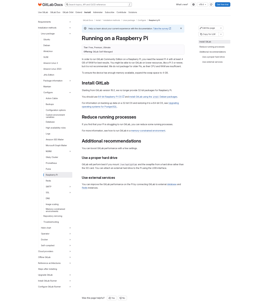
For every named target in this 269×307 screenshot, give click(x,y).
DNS (48, 198)
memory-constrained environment (148, 130)
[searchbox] (98, 4)
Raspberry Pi (52, 175)
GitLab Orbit (68, 12)
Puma (48, 169)
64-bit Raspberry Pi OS (110, 96)
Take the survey (160, 28)
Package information (52, 80)
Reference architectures (49, 263)
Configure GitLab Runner (49, 286)
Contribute (121, 12)
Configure (48, 92)
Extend (79, 12)
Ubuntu (46, 39)
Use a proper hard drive (213, 57)
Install (87, 12)
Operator (45, 233)
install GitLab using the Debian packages (153, 96)
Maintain (47, 86)
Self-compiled (47, 245)
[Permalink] (111, 83)
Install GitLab (205, 41)
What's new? (182, 4)
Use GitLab (43, 12)
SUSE (45, 57)
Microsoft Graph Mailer (56, 145)
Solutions (132, 12)
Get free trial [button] (223, 4)
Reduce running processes (212, 47)
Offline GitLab (44, 257)
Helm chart (46, 228)
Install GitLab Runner (47, 281)
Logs (48, 133)
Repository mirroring (52, 216)
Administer (98, 12)
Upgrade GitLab (45, 275)
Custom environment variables (55, 116)
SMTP (48, 186)
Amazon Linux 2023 (52, 69)
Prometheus (51, 163)
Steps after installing (47, 269)
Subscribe (109, 12)
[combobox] (193, 4)
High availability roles (56, 128)
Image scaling (52, 204)
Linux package (48, 33)
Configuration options (56, 110)
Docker (44, 239)
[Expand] (70, 22)
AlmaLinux (48, 51)
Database (50, 122)
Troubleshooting (51, 222)
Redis (48, 180)
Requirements (44, 22)
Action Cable (52, 98)
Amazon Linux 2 (50, 63)
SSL (47, 192)
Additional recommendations (213, 52)
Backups (50, 104)
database (172, 184)
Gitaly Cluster (52, 157)
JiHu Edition (48, 75)
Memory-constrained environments (55, 210)
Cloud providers (45, 251)
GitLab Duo (55, 12)
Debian (46, 45)
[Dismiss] (181, 28)
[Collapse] (70, 27)
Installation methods (47, 27)
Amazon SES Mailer (55, 139)
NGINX (49, 151)
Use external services (212, 62)
